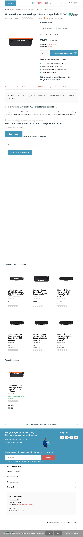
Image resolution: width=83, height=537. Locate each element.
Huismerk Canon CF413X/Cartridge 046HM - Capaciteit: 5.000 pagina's (16, 293)
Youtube (76, 437)
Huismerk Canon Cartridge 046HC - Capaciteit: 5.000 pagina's (65, 337)
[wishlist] (70, 3)
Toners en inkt (51, 44)
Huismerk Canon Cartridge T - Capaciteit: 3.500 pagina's (40, 293)
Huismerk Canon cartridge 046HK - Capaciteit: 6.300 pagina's (40, 337)
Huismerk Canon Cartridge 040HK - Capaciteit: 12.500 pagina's (15, 388)
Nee (58, 533)
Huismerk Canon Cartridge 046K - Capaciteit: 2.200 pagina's (64, 293)
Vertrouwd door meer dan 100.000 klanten (43, 425)
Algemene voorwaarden (55, 522)
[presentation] (6, 425)
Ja (49, 533)
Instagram (67, 437)
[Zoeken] (62, 3)
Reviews (66, 87)
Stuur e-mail (14, 134)
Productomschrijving (12, 87)
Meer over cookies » (72, 533)
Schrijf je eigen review (19, 152)
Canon (11, 18)
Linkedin (71, 437)
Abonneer (48, 458)
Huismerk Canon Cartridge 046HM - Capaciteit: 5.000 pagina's (15, 337)
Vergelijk (39, 18)
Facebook (62, 437)
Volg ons (64, 432)
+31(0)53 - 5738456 (15, 442)
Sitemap (75, 522)
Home (7, 9)
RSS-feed (67, 522)
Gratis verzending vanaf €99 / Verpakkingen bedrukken (41, 87)
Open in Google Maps (24, 505)
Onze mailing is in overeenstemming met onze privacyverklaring (24, 461)
